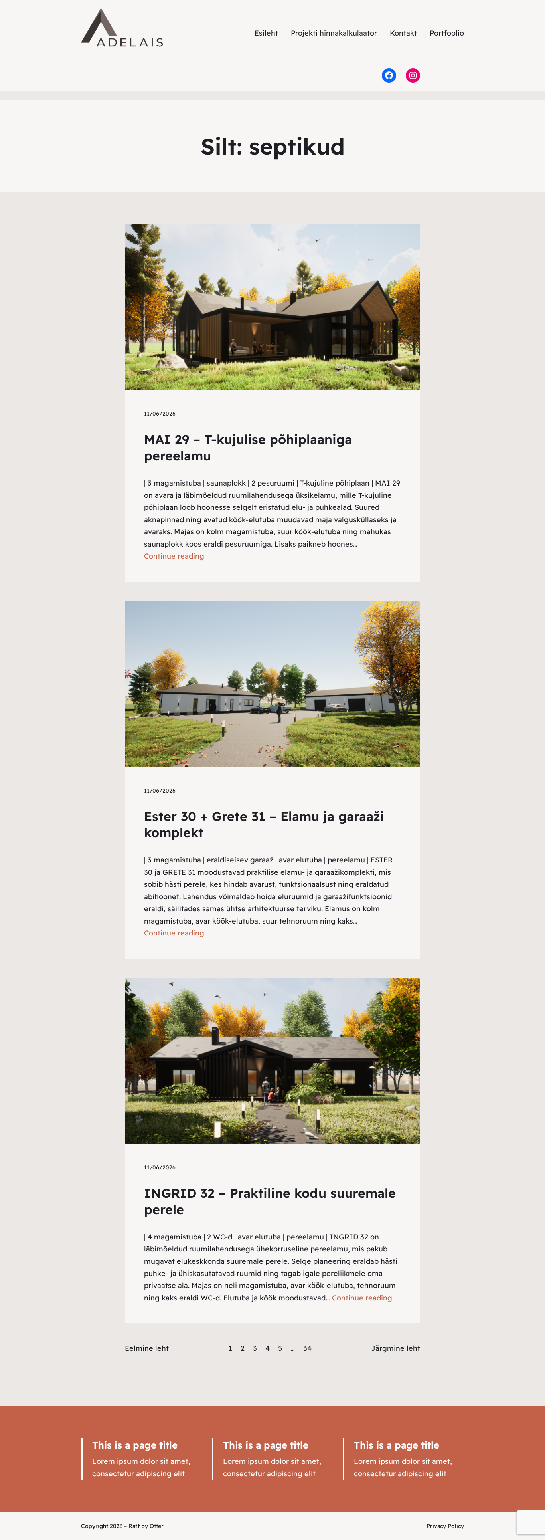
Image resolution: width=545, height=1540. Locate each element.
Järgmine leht (395, 1348)
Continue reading (174, 556)
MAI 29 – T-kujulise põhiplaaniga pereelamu (248, 447)
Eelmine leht (147, 1348)
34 (307, 1348)
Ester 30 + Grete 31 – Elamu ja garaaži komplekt (264, 824)
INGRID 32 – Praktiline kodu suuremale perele (270, 1201)
